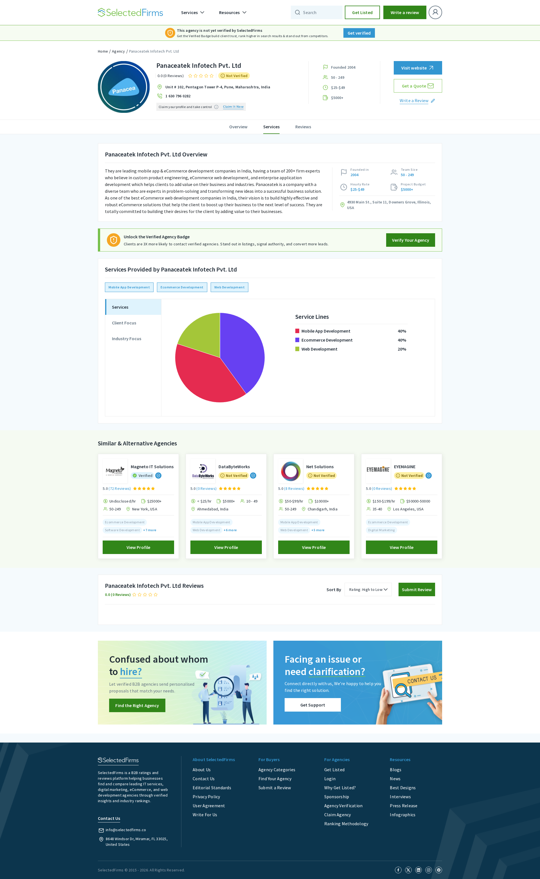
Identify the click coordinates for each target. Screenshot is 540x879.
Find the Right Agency (137, 705)
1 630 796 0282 (178, 95)
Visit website (414, 68)
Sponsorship (336, 796)
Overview (238, 126)
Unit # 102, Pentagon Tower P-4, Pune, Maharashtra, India (217, 86)
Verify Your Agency (410, 240)
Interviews (400, 796)
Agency (118, 51)
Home (103, 51)
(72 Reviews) (120, 488)
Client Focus (124, 323)
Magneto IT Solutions (152, 466)
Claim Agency (337, 814)
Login (330, 778)
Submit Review (417, 589)
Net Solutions (320, 466)
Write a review (405, 12)
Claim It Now (233, 106)
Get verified (359, 33)
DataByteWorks (234, 466)
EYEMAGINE (404, 466)
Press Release (403, 805)
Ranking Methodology (346, 823)
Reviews (303, 126)
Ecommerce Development (182, 287)
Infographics (402, 814)
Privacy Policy (206, 796)
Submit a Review (274, 787)
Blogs (395, 769)
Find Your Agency (274, 778)
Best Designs (403, 787)
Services (271, 126)
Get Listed (362, 12)
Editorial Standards (212, 787)
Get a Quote (414, 86)
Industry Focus (126, 338)
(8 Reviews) (294, 488)
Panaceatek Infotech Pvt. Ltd (154, 51)
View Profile (138, 547)
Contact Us (204, 778)
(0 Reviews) (206, 488)
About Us (202, 769)
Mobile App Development (129, 287)
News (395, 778)
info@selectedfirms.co (126, 829)
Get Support (312, 705)
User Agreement (209, 805)
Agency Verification (343, 805)
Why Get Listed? (340, 787)
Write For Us (205, 814)
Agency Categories (276, 769)
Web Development (229, 287)
